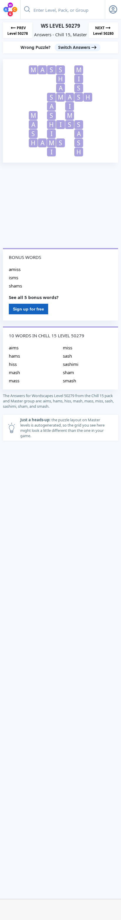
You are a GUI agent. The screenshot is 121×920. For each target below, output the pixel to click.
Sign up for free (28, 309)
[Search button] (27, 9)
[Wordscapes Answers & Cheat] (10, 9)
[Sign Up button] (113, 9)
